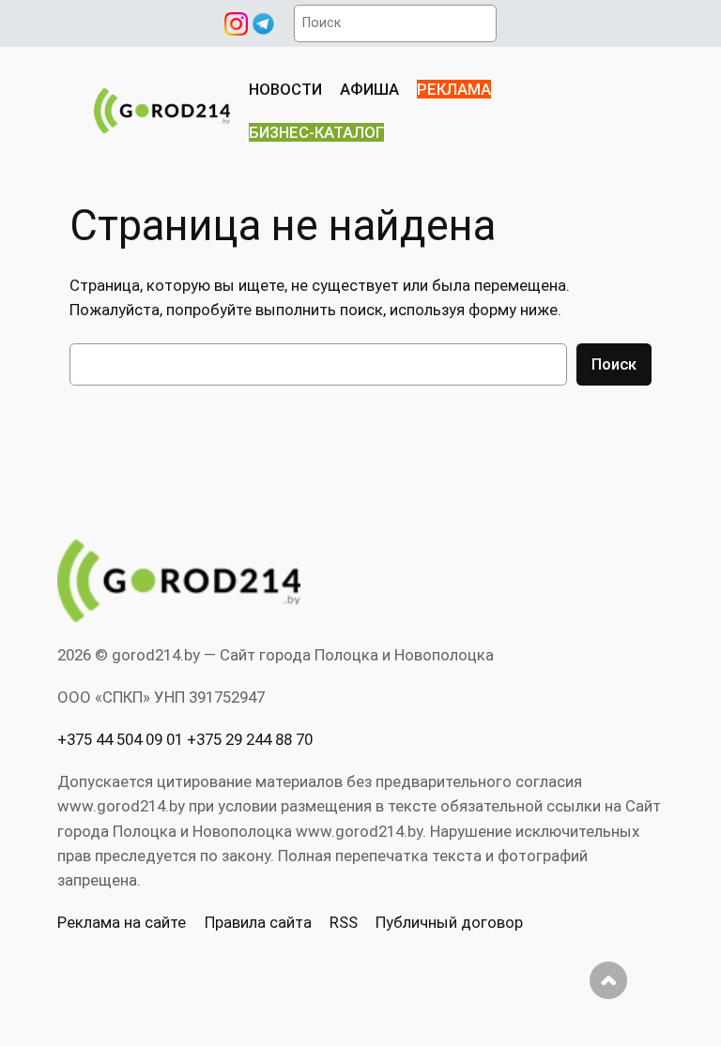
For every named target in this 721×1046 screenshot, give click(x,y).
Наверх (608, 980)
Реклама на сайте (121, 922)
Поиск (614, 364)
